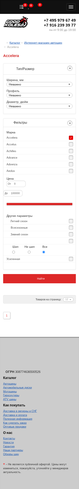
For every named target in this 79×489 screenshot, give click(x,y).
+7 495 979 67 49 (60, 20)
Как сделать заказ (15, 422)
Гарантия (9, 446)
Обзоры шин (11, 454)
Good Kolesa (15, 22)
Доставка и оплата (15, 415)
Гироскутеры (11, 395)
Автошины (9, 383)
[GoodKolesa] (4, 42)
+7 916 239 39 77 (60, 25)
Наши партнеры (13, 450)
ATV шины (9, 399)
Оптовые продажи (14, 426)
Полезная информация (17, 418)
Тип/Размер (24, 69)
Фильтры (20, 122)
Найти (40, 278)
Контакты (9, 438)
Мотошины (10, 391)
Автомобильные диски (17, 387)
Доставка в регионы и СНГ (20, 411)
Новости (8, 442)
